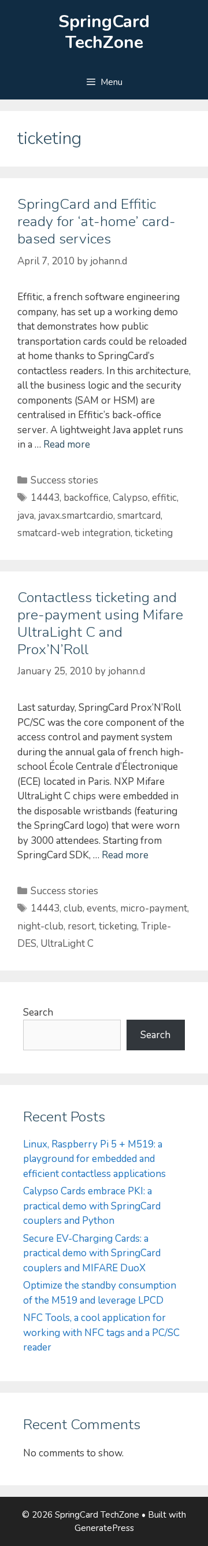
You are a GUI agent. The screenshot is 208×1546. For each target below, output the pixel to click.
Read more (66, 444)
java (25, 515)
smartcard (139, 515)
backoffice (86, 497)
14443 (45, 497)
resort (81, 926)
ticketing (154, 533)
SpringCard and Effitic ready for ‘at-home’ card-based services (96, 221)
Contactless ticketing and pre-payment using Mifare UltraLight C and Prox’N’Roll (100, 623)
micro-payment (153, 908)
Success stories (64, 480)
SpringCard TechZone (104, 32)
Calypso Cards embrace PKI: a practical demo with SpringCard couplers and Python (92, 1206)
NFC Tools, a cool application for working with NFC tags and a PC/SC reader (101, 1332)
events (101, 908)
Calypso (130, 497)
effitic (164, 497)
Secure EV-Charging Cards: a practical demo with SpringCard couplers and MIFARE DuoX (92, 1253)
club (73, 908)
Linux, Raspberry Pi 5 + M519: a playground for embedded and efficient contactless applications (94, 1159)
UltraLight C (67, 943)
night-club (40, 926)
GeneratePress (104, 1528)
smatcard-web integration (74, 533)
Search (38, 1012)
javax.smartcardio (75, 515)
